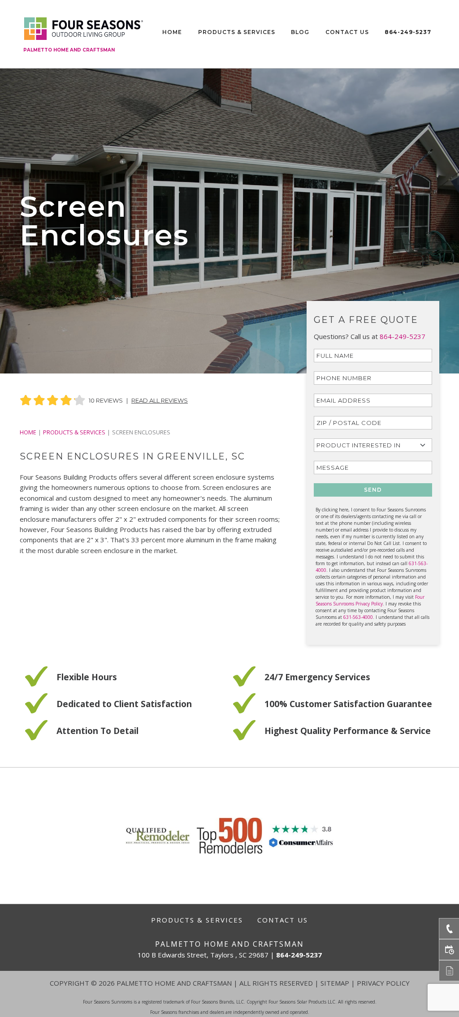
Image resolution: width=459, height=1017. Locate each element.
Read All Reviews (159, 400)
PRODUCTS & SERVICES (74, 432)
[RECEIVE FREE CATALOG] (449, 970)
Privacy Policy (383, 982)
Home (172, 32)
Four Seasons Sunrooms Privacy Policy (370, 600)
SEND (373, 489)
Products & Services (236, 32)
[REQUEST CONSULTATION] (449, 949)
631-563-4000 (358, 617)
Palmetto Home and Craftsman (69, 50)
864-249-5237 (408, 32)
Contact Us (347, 32)
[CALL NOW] (449, 928)
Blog (300, 32)
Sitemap (334, 982)
